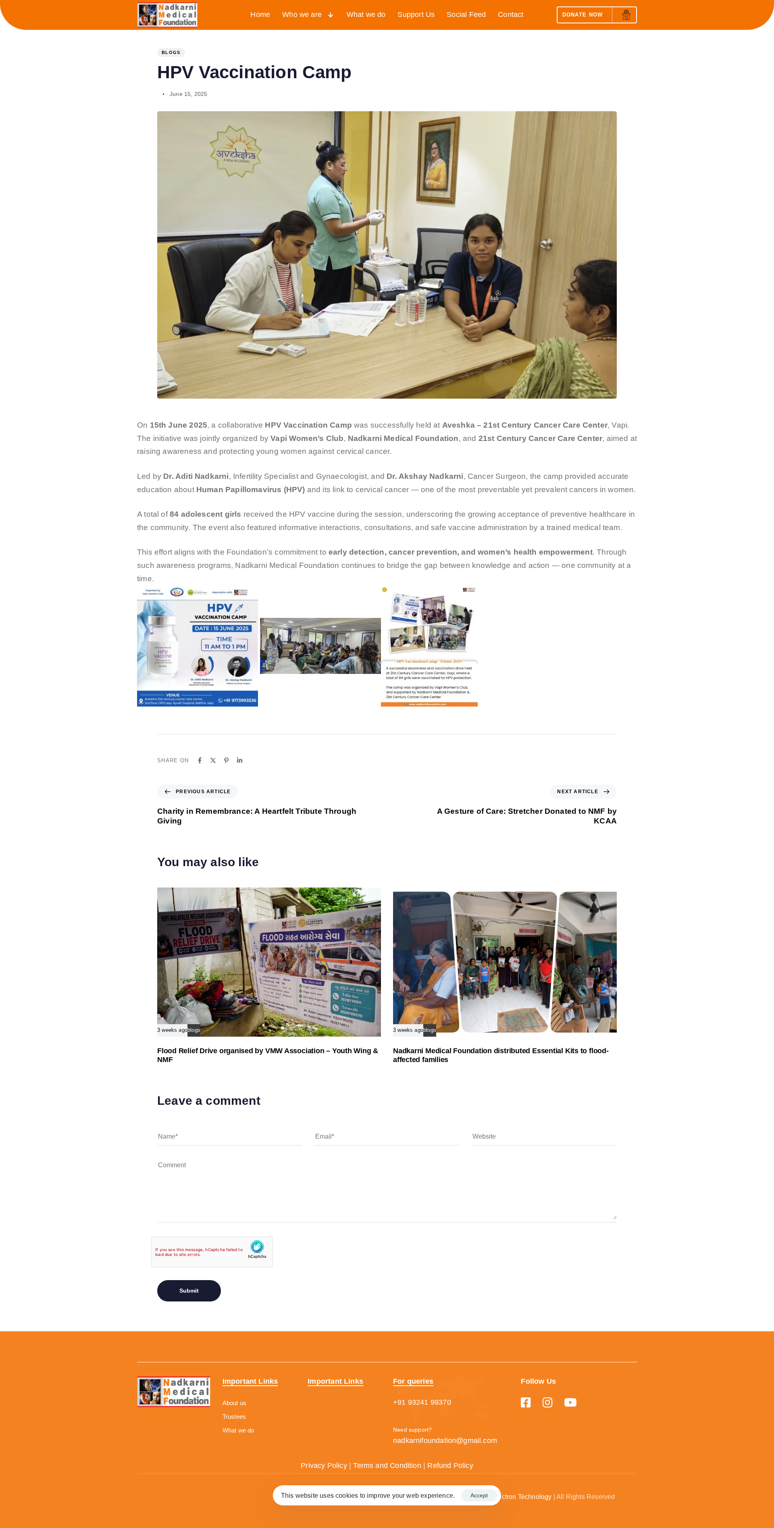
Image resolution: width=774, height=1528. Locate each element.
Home (260, 14)
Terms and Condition (387, 1465)
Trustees (234, 1416)
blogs (171, 52)
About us (234, 1402)
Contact (510, 14)
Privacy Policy (324, 1465)
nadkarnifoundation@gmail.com (445, 1441)
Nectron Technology (522, 1496)
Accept (479, 1495)
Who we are (302, 14)
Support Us (416, 14)
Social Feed (466, 14)
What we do (366, 14)
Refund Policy (450, 1465)
